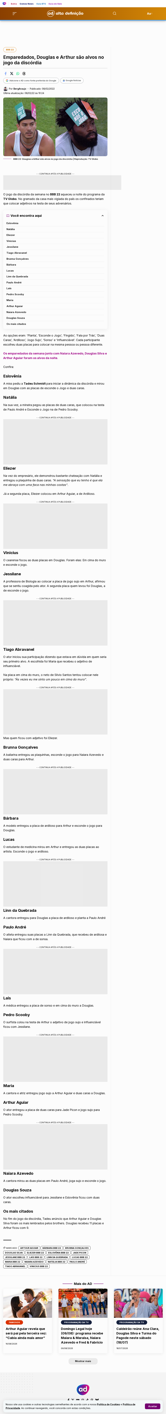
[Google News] (77, 1400)
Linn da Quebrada (17, 276)
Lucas (10, 270)
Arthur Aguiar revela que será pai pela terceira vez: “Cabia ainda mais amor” (26, 1333)
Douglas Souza (15, 317)
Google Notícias (73, 80)
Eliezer (10, 235)
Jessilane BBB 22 (15, 1257)
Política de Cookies (108, 1404)
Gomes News (27, 4)
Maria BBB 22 (12, 1261)
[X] (73, 1400)
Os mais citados (16, 323)
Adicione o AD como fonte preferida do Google (32, 80)
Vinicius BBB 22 (39, 1266)
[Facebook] (68, 1400)
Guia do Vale (55, 4)
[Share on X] (11, 73)
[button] (152, 1406)
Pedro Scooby (15, 294)
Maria (9, 300)
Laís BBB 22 (35, 1257)
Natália (10, 229)
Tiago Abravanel (16, 252)
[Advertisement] (83, 31)
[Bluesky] (97, 1400)
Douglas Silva (14, 1252)
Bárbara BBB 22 (51, 1248)
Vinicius (11, 241)
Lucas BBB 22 (80, 1257)
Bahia (14, 4)
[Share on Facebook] (5, 73)
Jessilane (12, 246)
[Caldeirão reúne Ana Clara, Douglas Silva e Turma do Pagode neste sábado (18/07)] (138, 1303)
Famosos (14, 1322)
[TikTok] (87, 1400)
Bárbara (11, 264)
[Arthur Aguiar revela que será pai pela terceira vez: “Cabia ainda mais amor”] (27, 1303)
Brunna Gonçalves (17, 258)
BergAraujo (19, 88)
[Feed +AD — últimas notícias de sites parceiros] (6, 3)
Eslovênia (12, 223)
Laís (9, 288)
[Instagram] (83, 1400)
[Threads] (92, 1400)
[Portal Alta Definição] (83, 1389)
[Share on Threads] (24, 73)
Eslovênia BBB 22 (58, 1252)
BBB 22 (10, 49)
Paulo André (14, 282)
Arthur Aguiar (14, 306)
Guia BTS (41, 4)
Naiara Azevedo (16, 312)
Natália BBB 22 (56, 1261)
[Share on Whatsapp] (18, 73)
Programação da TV (76, 1322)
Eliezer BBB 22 (35, 1252)
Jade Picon (79, 1252)
